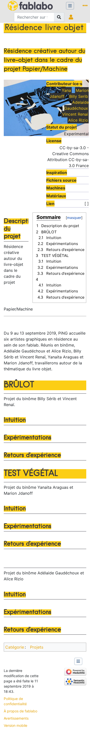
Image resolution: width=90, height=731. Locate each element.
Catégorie (14, 647)
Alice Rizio (78, 120)
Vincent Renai (75, 114)
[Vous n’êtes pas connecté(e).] (72, 17)
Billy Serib (78, 96)
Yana (66, 90)
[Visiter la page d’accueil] (30, 6)
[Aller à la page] (59, 17)
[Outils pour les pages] (86, 5)
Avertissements (16, 718)
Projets (36, 647)
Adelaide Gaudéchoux (76, 105)
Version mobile (15, 725)
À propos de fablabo (20, 711)
